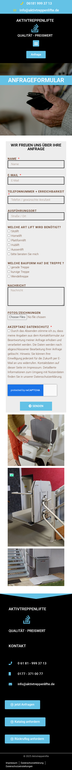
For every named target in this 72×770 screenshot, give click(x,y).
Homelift (16, 236)
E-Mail (13, 175)
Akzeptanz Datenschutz (29, 327)
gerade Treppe (20, 267)
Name (12, 158)
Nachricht (17, 285)
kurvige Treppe (20, 272)
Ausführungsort (22, 211)
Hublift (15, 245)
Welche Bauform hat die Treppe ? (36, 263)
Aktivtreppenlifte (35, 20)
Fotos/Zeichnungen (24, 313)
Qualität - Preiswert (35, 35)
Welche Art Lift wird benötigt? (34, 227)
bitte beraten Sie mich (25, 254)
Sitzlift (15, 231)
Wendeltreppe (19, 276)
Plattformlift (18, 240)
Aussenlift (17, 249)
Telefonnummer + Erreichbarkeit (36, 191)
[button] (36, 43)
